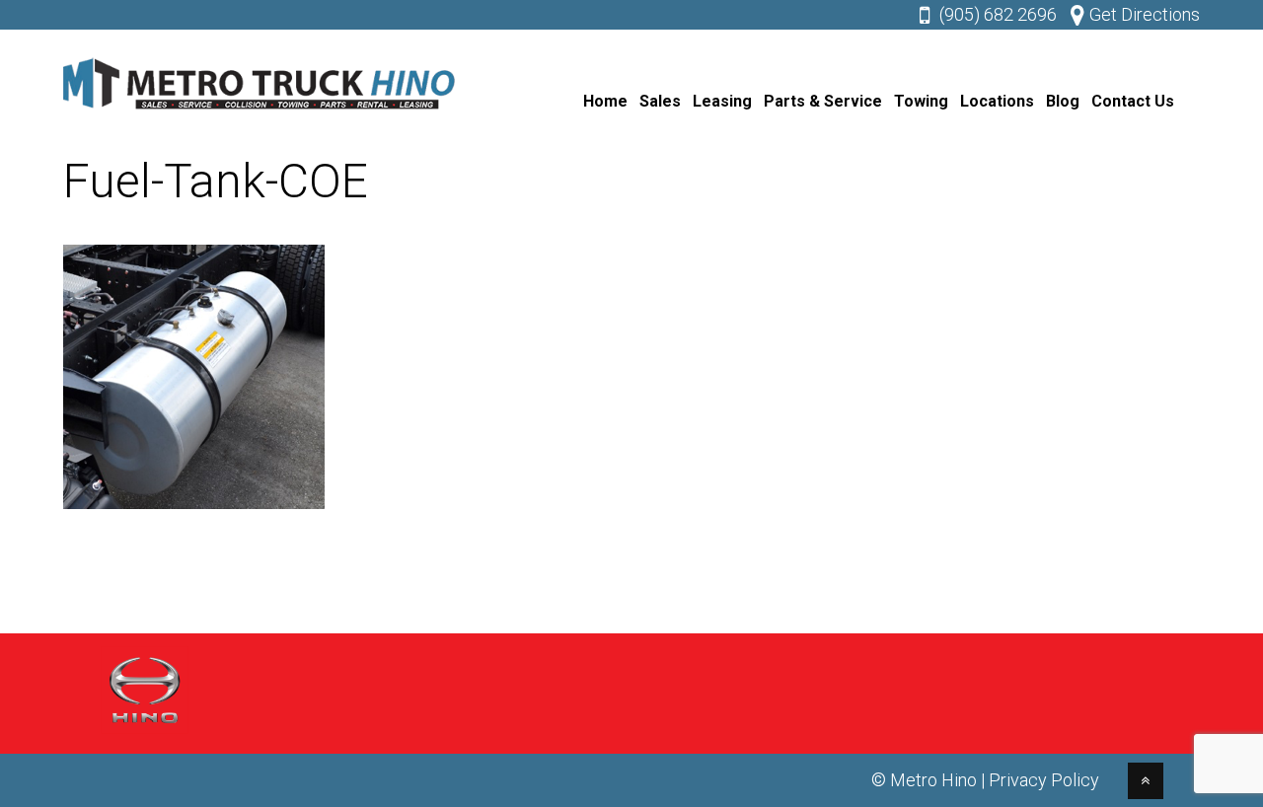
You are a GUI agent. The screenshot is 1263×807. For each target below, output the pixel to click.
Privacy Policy (1044, 780)
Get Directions (1144, 14)
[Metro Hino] (260, 114)
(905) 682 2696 (998, 14)
